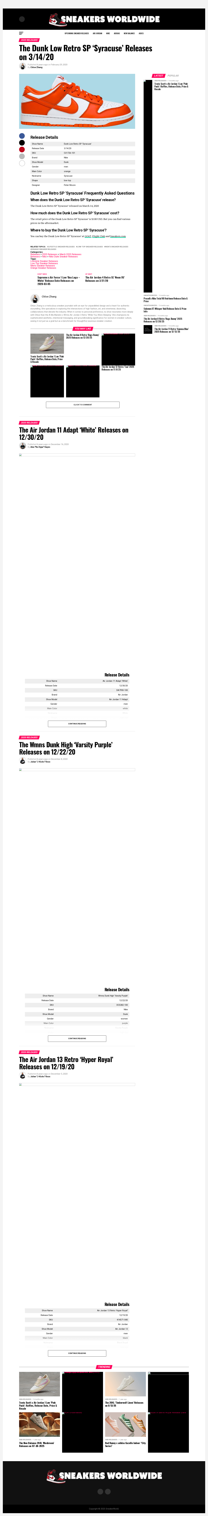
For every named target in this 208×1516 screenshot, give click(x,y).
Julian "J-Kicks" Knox (40, 762)
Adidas (117, 33)
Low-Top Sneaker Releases (90, 247)
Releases (35, 254)
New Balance (129, 33)
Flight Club (98, 236)
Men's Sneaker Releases (116, 247)
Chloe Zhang (36, 67)
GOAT (88, 236)
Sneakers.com (118, 236)
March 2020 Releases (70, 254)
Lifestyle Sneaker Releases (61, 247)
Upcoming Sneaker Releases (77, 33)
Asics (141, 33)
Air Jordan (97, 33)
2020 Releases (49, 254)
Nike (108, 33)
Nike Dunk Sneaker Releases (63, 256)
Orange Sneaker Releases (44, 249)
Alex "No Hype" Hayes (40, 447)
